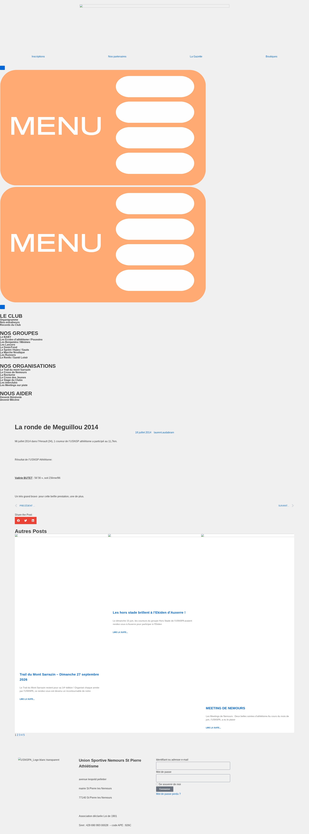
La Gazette (196, 56)
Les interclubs (8, 382)
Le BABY (5, 337)
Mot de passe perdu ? (168, 794)
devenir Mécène (9, 399)
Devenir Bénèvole (11, 397)
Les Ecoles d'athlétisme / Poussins (21, 339)
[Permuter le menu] (2, 68)
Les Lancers (7, 344)
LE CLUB (11, 316)
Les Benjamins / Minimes (15, 342)
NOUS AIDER (16, 393)
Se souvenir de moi (169, 784)
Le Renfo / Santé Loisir (14, 357)
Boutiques (271, 56)
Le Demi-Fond (8, 347)
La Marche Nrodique (12, 352)
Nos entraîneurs (10, 322)
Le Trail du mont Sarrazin (15, 369)
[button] (18, 520)
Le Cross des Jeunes (13, 377)
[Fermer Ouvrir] (2, 307)
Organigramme (9, 319)
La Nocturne (7, 375)
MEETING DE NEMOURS (225, 708)
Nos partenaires (117, 56)
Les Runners (8, 355)
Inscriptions (38, 56)
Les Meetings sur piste (14, 385)
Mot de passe (163, 772)
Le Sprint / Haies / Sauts (14, 349)
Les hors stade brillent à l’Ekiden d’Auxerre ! (149, 612)
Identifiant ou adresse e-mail (172, 759)
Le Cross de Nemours (13, 372)
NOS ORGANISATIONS (28, 366)
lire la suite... (27, 699)
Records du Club (10, 325)
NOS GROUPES (19, 333)
